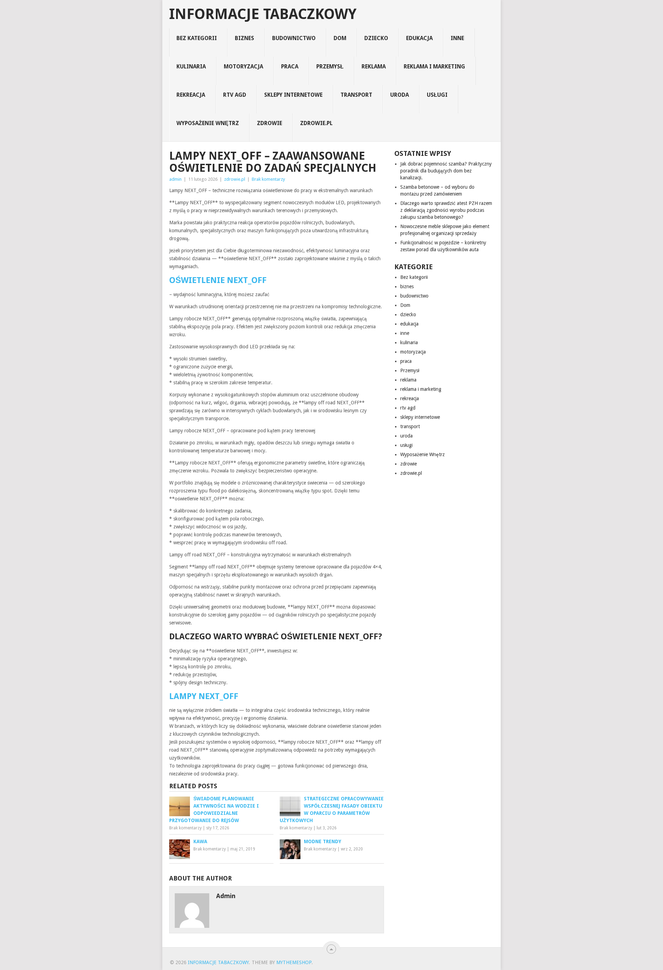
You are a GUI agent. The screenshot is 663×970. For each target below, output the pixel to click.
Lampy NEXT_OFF (203, 696)
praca (289, 66)
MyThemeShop (293, 962)
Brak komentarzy (268, 179)
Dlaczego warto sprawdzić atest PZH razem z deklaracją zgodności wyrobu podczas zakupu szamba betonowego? (446, 210)
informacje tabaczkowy (262, 14)
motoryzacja (243, 66)
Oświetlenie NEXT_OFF (218, 280)
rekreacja (190, 95)
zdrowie (269, 123)
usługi (437, 95)
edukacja (419, 38)
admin (175, 179)
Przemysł (330, 66)
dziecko (376, 38)
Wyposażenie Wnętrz (207, 123)
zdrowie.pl (316, 123)
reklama (374, 66)
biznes (244, 38)
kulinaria (191, 66)
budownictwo (294, 38)
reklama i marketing (434, 66)
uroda (399, 95)
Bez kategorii (196, 38)
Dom (340, 38)
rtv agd (234, 95)
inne (457, 38)
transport (356, 95)
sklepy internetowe (293, 95)
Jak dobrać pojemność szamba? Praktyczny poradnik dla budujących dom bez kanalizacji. (446, 170)
